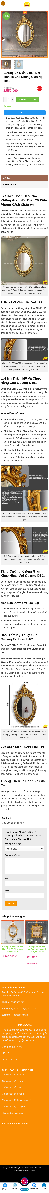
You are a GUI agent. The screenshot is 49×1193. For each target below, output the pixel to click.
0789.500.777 (17, 1002)
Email (7, 890)
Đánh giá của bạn (13, 844)
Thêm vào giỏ (27, 99)
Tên (6, 879)
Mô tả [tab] (6, 178)
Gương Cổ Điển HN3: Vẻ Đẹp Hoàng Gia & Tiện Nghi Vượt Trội (37, 949)
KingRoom (19, 1167)
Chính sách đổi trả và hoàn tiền (17, 1100)
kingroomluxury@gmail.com (22, 1008)
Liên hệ (5, 1053)
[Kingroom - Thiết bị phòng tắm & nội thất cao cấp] (26, 3)
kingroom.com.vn (20, 1015)
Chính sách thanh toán (13, 1075)
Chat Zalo (25, 113)
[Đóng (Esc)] (26, 1176)
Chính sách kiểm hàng (13, 1094)
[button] (3, 3)
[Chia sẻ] (18, 1176)
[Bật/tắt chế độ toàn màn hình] (10, 1176)
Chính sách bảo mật (11, 1087)
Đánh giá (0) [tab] (10, 184)
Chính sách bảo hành (12, 1081)
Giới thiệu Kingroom (12, 1047)
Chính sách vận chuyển (13, 1106)
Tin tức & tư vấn (9, 1059)
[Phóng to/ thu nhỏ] (2, 1176)
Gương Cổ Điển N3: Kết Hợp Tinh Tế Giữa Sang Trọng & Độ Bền (12, 949)
